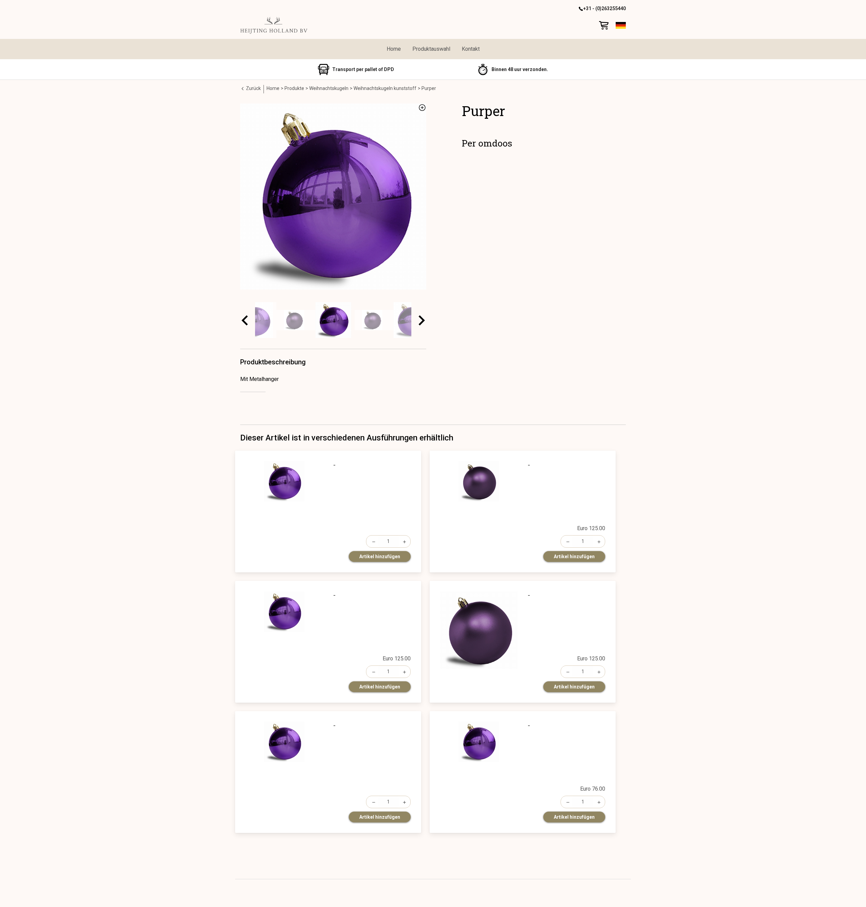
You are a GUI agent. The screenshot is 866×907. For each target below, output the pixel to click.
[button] (620, 25)
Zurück (253, 88)
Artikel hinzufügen (379, 556)
